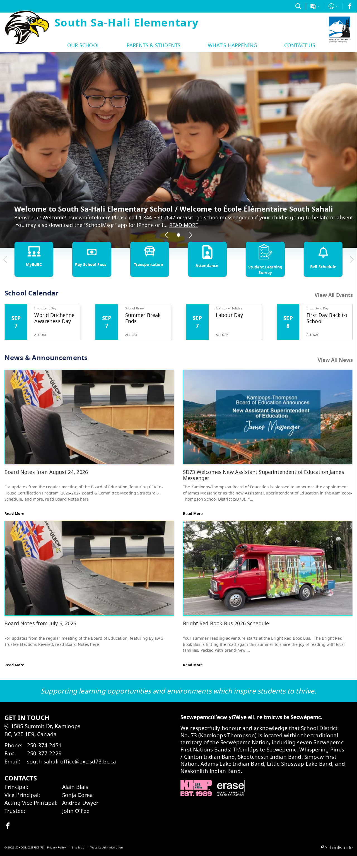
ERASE (231, 788)
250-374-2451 (44, 745)
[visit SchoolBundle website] (337, 848)
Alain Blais (75, 786)
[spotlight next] (190, 235)
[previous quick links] (5, 259)
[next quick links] (351, 259)
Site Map (78, 847)
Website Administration (106, 847)
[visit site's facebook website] (7, 826)
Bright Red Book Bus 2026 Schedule (226, 623)
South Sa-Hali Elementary (126, 22)
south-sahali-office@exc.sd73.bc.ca (71, 761)
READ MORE (183, 225)
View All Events (334, 295)
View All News (335, 360)
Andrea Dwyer (80, 802)
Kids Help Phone (196, 788)
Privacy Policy (56, 847)
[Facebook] (350, 6)
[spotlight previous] (166, 235)
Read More (14, 513)
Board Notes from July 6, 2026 (40, 623)
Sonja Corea (77, 795)
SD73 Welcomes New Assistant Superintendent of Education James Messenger (263, 474)
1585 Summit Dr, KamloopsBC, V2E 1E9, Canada (42, 730)
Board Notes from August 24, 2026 (46, 471)
